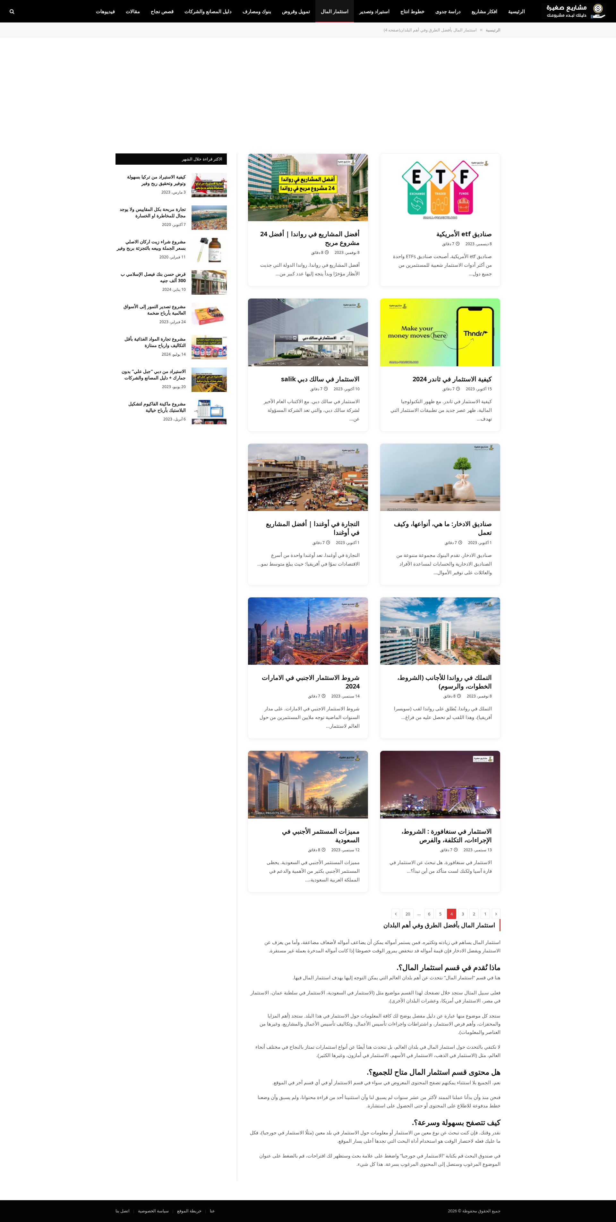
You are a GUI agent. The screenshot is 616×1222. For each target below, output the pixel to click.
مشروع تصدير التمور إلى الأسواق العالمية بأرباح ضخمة (155, 309)
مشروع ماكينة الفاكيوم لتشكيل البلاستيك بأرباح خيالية (157, 407)
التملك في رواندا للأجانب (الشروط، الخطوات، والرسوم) (444, 681)
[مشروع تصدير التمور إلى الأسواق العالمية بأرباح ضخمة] (209, 315)
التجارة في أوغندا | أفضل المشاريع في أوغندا (313, 528)
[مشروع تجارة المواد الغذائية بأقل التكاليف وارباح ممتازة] (209, 347)
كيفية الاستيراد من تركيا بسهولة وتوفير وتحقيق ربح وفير (156, 180)
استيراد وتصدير (374, 11)
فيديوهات (105, 11)
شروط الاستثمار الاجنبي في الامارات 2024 (311, 681)
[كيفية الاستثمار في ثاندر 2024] (440, 332)
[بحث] (13, 11)
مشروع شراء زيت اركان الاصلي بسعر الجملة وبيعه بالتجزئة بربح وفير (151, 244)
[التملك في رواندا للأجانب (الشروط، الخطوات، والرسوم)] (440, 631)
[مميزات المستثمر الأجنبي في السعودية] (308, 784)
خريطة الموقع (189, 1211)
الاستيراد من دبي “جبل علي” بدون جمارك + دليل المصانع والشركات (154, 374)
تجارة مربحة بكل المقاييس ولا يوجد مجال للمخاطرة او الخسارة (153, 212)
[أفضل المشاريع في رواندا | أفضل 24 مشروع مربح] (308, 187)
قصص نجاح (162, 11)
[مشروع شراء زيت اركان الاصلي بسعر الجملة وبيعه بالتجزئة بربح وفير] (209, 250)
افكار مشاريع (484, 11)
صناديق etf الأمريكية (464, 234)
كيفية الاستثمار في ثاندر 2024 (452, 379)
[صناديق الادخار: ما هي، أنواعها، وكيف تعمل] (440, 477)
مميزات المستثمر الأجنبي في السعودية (321, 835)
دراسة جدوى (448, 11)
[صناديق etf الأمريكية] (440, 187)
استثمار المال (334, 11)
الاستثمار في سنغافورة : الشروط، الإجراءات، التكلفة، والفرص (446, 835)
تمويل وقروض (296, 11)
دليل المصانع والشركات (208, 11)
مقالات (133, 11)
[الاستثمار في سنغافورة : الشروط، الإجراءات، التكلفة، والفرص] (440, 784)
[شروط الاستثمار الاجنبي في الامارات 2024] (308, 631)
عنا (212, 1211)
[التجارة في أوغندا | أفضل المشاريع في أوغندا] (308, 477)
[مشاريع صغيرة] (574, 11)
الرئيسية (516, 11)
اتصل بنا (123, 1211)
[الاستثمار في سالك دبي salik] (308, 332)
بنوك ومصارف (257, 11)
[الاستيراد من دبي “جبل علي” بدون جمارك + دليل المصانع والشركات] (209, 380)
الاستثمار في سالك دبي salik (320, 379)
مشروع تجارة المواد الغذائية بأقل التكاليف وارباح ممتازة (155, 342)
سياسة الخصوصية (153, 1211)
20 (408, 914)
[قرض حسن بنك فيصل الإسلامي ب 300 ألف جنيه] (209, 282)
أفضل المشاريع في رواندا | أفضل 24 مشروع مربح (310, 238)
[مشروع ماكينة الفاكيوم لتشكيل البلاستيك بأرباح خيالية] (209, 412)
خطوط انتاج (412, 11)
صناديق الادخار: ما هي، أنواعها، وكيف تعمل (443, 528)
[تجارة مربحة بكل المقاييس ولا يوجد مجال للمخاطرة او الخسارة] (209, 217)
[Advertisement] (308, 95)
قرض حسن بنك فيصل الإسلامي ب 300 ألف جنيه (153, 277)
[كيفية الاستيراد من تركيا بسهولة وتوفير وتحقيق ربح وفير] (209, 185)
